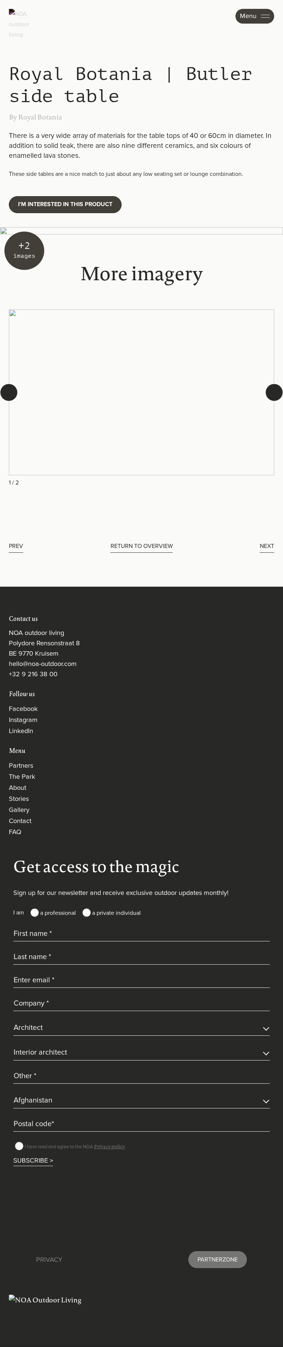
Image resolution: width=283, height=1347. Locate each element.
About (17, 788)
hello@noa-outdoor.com (43, 664)
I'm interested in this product (65, 204)
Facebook (23, 709)
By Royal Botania (35, 117)
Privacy (49, 1260)
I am (18, 912)
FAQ (15, 832)
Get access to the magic (96, 866)
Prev (16, 546)
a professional (58, 913)
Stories (19, 799)
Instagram (23, 720)
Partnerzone (218, 1259)
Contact (20, 821)
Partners (21, 766)
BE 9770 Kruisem (34, 654)
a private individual (116, 913)
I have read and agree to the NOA (75, 1146)
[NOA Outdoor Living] (141, 1300)
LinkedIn (21, 731)
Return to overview (142, 546)
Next (267, 546)
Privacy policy (109, 1146)
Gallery (19, 810)
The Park (22, 777)
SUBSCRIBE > (33, 1160)
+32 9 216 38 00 (33, 674)
